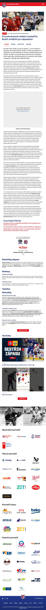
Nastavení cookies (23, 607)
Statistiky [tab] (20, 44)
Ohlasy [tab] (13, 44)
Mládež (20, 603)
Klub (30, 603)
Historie (35, 603)
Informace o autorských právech (34, 606)
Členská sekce (39, 598)
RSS (42, 606)
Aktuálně (6, 603)
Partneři (40, 603)
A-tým (10, 603)
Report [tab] (6, 44)
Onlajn (28, 44)
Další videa (22, 398)
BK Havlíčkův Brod (13, 4)
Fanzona (26, 603)
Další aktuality (23, 330)
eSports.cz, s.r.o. (23, 606)
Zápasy (4, 33)
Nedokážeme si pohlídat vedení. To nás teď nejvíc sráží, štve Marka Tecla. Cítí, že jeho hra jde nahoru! (21, 229)
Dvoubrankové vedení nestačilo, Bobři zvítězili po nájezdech (22, 227)
